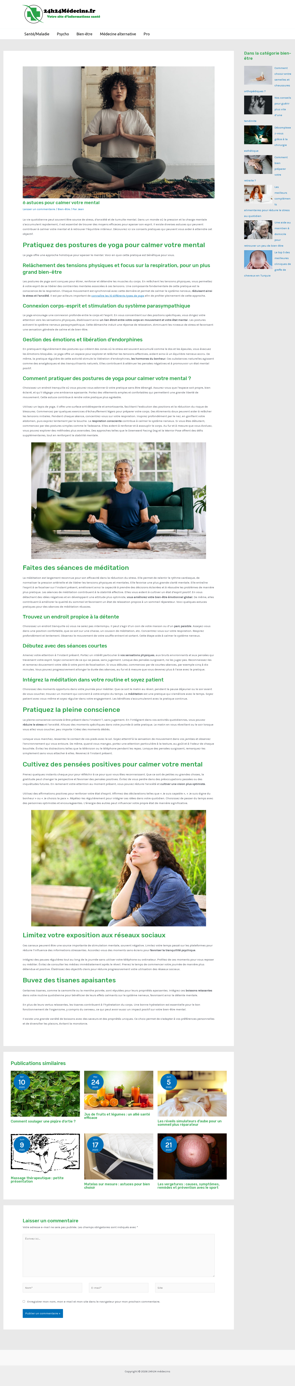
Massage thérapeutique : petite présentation (37, 1179)
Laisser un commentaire (39, 209)
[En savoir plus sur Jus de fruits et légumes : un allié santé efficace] (118, 1090)
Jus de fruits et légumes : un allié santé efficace (117, 1116)
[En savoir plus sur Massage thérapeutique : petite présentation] (45, 1153)
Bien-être (64, 209)
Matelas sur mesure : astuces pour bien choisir (117, 1186)
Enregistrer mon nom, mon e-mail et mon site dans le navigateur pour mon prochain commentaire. (93, 1301)
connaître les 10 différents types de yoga (117, 295)
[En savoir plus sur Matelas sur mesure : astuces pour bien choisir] (118, 1156)
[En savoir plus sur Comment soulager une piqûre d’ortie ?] (45, 1093)
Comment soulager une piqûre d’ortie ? (43, 1121)
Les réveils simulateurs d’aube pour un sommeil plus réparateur (190, 1123)
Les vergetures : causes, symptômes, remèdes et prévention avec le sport (189, 1186)
